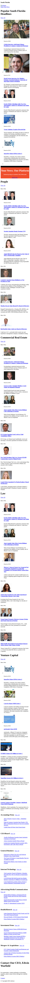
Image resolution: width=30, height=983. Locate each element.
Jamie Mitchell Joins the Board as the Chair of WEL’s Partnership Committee (16, 254)
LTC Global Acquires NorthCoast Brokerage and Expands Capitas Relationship (16, 950)
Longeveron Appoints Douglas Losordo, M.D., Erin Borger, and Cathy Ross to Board (16, 843)
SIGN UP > (15, 177)
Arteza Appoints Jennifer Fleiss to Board (14, 841)
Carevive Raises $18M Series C (12, 703)
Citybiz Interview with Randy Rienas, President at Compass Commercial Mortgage (16, 45)
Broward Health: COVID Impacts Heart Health (16, 917)
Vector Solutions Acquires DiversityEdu (14, 129)
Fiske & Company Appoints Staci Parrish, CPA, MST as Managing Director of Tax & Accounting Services (16, 824)
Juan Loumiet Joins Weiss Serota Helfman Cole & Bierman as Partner (15, 410)
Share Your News (5, 7)
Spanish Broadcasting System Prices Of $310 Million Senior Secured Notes (15, 900)
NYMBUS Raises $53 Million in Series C (12, 753)
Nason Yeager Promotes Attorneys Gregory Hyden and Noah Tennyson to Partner (14, 620)
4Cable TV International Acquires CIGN (14, 903)
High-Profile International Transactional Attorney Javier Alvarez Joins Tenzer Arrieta (14, 644)
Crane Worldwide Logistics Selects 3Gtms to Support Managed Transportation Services (15, 882)
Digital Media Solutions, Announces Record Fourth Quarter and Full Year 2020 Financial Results (15, 896)
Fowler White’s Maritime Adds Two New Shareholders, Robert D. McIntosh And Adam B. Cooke (16, 105)
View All (3, 17)
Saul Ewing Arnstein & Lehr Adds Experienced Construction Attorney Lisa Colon (13, 595)
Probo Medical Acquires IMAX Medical (14, 919)
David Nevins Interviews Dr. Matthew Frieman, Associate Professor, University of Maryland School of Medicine (15, 80)
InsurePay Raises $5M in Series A (13, 153)
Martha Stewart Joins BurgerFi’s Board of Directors (15, 306)
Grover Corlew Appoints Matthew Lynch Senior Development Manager (15, 386)
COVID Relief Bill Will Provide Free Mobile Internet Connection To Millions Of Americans (15, 879)
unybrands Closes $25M (10, 729)
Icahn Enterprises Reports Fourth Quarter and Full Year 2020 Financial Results (16, 914)
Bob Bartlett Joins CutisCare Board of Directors (14, 329)
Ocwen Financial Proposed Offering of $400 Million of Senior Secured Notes (15, 933)
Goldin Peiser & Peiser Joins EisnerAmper (14, 827)
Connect (3, 978)
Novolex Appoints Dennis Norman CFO (14, 231)
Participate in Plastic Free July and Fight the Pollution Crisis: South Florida (15, 855)
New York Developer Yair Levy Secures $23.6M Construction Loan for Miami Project (13, 458)
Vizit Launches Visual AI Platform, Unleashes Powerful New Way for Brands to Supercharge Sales (16, 875)
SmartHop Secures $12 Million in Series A (12, 778)
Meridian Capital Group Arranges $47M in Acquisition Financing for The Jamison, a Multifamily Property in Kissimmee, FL (14, 938)
